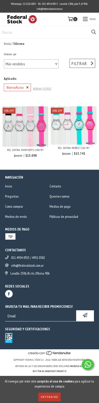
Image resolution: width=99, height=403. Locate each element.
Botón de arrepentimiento (50, 371)
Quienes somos (59, 196)
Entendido (49, 397)
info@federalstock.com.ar (27, 265)
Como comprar (14, 206)
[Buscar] (94, 32)
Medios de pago (60, 206)
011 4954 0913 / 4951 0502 (28, 257)
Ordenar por (10, 54)
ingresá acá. (77, 366)
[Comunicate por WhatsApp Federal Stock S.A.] (88, 364)
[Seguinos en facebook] (9, 294)
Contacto (55, 186)
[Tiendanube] (49, 354)
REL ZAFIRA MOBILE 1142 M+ (74, 148)
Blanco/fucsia (15, 87)
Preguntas (12, 196)
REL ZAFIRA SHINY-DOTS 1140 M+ (25, 150)
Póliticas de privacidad (64, 216)
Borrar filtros (42, 88)
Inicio (7, 43)
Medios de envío (16, 216)
